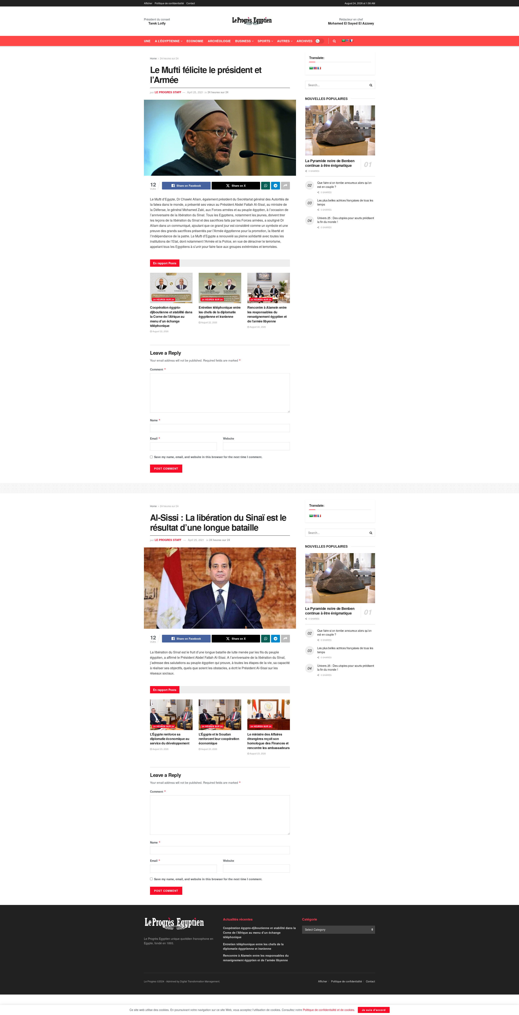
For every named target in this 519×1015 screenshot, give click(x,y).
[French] (351, 40)
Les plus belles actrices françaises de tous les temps (345, 202)
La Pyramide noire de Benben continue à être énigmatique (329, 163)
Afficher (148, 3)
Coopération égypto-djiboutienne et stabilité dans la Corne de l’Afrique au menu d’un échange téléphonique (171, 316)
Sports (264, 41)
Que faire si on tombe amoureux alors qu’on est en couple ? (344, 185)
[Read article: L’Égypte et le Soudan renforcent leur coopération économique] (220, 714)
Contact (190, 3)
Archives (304, 41)
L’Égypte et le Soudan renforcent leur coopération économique (219, 739)
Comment (158, 369)
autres (283, 41)
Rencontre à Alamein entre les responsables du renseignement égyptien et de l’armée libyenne (267, 314)
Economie (195, 41)
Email (155, 438)
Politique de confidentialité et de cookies (328, 1010)
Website (228, 438)
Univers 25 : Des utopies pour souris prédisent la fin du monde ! (345, 220)
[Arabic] (343, 40)
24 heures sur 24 (169, 58)
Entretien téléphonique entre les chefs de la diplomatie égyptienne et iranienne (220, 312)
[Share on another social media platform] (285, 186)
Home (153, 58)
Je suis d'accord (374, 1010)
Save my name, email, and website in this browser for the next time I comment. (208, 457)
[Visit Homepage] (252, 21)
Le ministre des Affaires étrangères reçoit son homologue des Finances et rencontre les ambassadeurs (268, 741)
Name (155, 420)
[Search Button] (334, 41)
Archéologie (219, 41)
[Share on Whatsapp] (265, 186)
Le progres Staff (168, 92)
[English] (347, 40)
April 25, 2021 (195, 92)
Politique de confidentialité (169, 3)
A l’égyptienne (167, 41)
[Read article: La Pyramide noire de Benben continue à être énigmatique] (340, 130)
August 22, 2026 (160, 331)
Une (147, 41)
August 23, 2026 (160, 749)
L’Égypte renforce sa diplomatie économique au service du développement (169, 739)
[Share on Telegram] (275, 186)
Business (243, 41)
